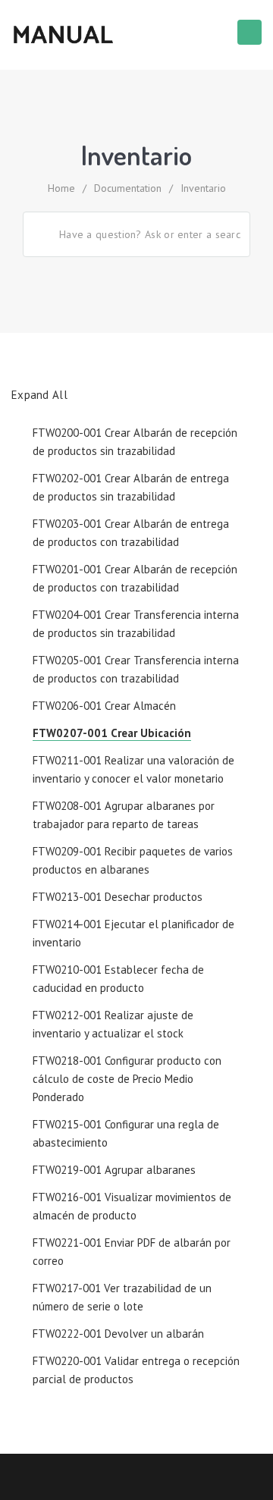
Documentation (128, 188)
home (61, 188)
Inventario (203, 188)
